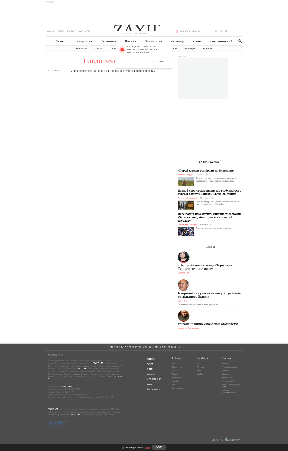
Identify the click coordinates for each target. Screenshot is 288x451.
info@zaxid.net (79, 394)
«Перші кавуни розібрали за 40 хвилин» (206, 170)
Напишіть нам (227, 377)
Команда (225, 370)
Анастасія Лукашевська (188, 198)
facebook (205, 31)
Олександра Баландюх (187, 224)
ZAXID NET (136, 27)
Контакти (225, 374)
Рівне (197, 41)
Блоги (70, 31)
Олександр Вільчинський (189, 328)
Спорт (173, 48)
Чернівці (177, 41)
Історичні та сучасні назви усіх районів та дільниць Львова (209, 295)
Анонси (151, 373)
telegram (221, 31)
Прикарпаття (82, 41)
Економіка (82, 48)
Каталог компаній (190, 31)
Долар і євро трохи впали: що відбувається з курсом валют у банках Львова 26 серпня (209, 192)
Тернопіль (108, 41)
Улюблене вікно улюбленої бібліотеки (208, 324)
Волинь (130, 41)
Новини (50, 31)
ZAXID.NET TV (83, 31)
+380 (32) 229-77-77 (65, 392)
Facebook (200, 367)
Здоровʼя (207, 48)
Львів (60, 41)
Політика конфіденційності (229, 391)
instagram (216, 31)
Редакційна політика (230, 367)
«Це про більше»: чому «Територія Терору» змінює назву (205, 267)
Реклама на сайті (228, 381)
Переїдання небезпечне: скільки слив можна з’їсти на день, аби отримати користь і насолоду (210, 217)
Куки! (147, 447)
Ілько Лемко (183, 300)
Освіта (99, 48)
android (231, 31)
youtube (226, 31)
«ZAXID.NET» (66, 386)
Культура (190, 48)
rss (241, 31)
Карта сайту (153, 388)
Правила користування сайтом (231, 385)
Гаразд (161, 62)
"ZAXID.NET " (98, 363)
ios (236, 31)
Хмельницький (221, 41)
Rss (198, 363)
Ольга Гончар (183, 272)
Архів (150, 383)
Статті (61, 31)
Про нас (225, 363)
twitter (210, 31)
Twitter (200, 370)
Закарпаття (153, 41)
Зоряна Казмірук (185, 174)
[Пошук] (239, 41)
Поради (114, 48)
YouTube (200, 374)
